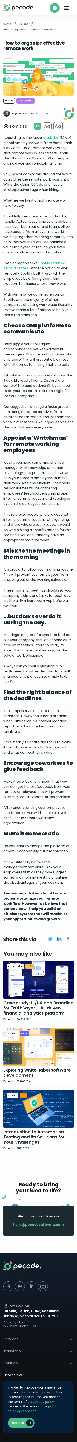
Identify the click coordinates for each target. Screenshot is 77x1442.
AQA (23, 1095)
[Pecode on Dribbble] (8, 1286)
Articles (12, 1033)
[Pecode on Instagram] (43, 1286)
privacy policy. (44, 1401)
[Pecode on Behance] (20, 1286)
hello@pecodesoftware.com (38, 1224)
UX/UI (30, 966)
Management (26, 100)
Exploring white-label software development (37, 1072)
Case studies (15, 966)
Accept (18, 1422)
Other (24, 1033)
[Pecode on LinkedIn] (31, 1286)
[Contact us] (55, 8)
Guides (9, 100)
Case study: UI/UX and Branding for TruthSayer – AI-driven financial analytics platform (38, 1008)
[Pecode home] (38, 1268)
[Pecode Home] (6, 7)
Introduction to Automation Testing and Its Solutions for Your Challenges (34, 1137)
